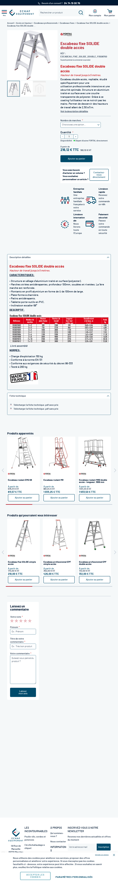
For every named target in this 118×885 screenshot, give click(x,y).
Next (115, 470)
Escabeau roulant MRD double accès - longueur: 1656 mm (93, 481)
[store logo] (21, 12)
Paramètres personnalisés (74, 877)
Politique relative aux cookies (47, 867)
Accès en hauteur (24, 23)
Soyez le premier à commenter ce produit (75, 60)
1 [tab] (19, 504)
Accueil (10, 23)
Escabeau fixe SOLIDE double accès (93, 23)
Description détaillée (20, 257)
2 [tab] (45, 504)
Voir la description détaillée (74, 111)
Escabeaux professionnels (46, 23)
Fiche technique (17, 396)
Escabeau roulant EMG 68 (20, 480)
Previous (3, 470)
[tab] (59, 257)
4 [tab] (99, 504)
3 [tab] (72, 504)
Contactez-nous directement (99, 174)
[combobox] (61, 12)
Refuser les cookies (102, 854)
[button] (26, 89)
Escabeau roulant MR (53, 480)
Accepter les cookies (35, 876)
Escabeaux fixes (67, 23)
